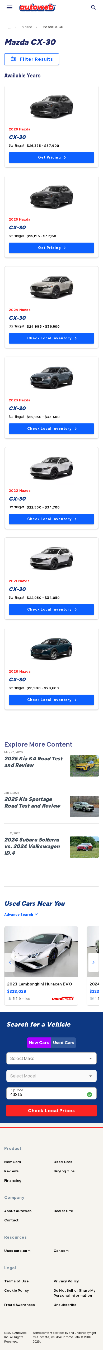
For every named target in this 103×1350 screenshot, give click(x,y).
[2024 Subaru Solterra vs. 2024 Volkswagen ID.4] (84, 847)
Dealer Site (63, 1210)
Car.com (61, 1250)
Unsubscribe (65, 1304)
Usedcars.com (17, 1250)
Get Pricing (49, 157)
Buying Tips (64, 1171)
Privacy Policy (66, 1281)
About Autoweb (17, 1210)
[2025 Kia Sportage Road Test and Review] (84, 806)
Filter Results (36, 59)
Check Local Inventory (49, 338)
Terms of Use (16, 1281)
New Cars (39, 1042)
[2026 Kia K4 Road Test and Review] (84, 766)
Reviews (11, 1171)
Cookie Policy (16, 1290)
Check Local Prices (51, 1111)
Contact (11, 1220)
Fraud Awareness (19, 1304)
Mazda (27, 27)
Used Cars (63, 1042)
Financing (12, 1180)
